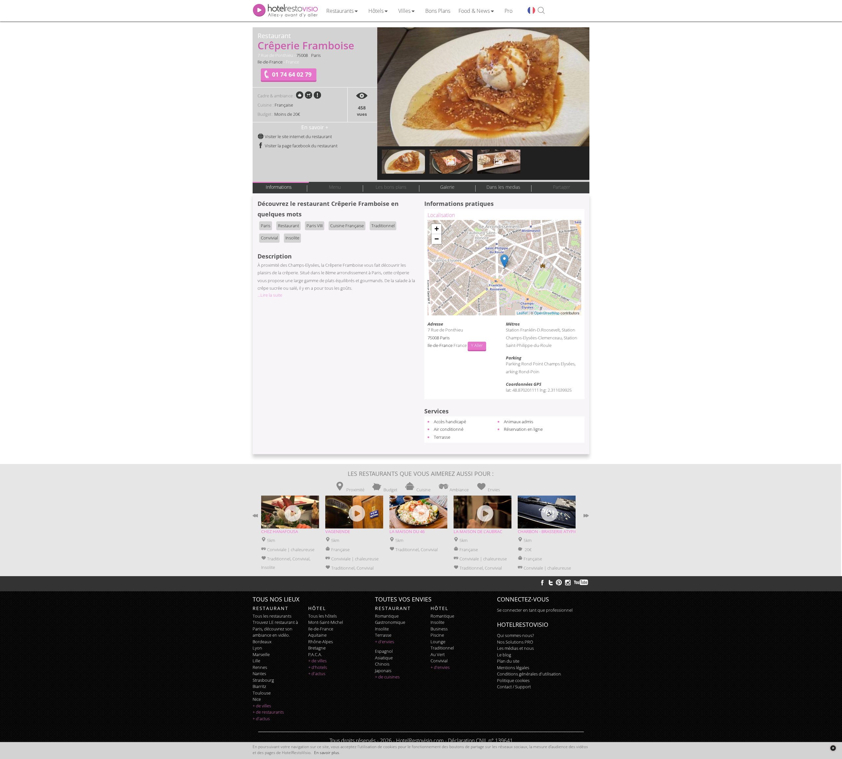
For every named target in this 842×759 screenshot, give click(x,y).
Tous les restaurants (272, 616)
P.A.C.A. (315, 654)
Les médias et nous (515, 648)
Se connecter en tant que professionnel (535, 610)
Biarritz (259, 686)
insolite (382, 629)
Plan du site (508, 661)
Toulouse (262, 693)
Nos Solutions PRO (515, 642)
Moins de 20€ (287, 114)
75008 (302, 55)
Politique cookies (513, 680)
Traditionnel (383, 226)
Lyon (257, 648)
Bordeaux (262, 642)
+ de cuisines (387, 677)
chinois (382, 664)
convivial (439, 661)
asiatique (384, 658)
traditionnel (442, 648)
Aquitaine (317, 635)
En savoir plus (326, 752)
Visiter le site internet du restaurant (298, 136)
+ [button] (436, 229)
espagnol (384, 651)
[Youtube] (581, 582)
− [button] (436, 239)
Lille (256, 661)
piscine (437, 635)
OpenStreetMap (546, 312)
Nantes (259, 673)
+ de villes (262, 706)
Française (284, 105)
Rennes (260, 667)
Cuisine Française (347, 226)
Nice (257, 699)
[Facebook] (542, 582)
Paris (316, 55)
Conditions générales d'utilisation (529, 674)
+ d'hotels (317, 667)
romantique (387, 616)
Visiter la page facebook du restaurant (300, 146)
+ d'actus (261, 719)
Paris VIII (315, 226)
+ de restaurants (268, 712)
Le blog (504, 655)
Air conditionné (448, 429)
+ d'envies (384, 642)
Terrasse (442, 437)
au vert (438, 654)
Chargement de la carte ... (504, 267)
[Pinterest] (558, 582)
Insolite (292, 238)
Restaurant (288, 226)
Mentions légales (513, 668)
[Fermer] (833, 748)
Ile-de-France (270, 62)
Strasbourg (263, 680)
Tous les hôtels (322, 616)
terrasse (383, 635)
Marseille (261, 654)
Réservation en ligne (523, 429)
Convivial (269, 238)
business (439, 629)
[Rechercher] (541, 10)
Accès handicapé (450, 422)
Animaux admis (518, 422)
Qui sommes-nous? (515, 635)
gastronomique (390, 622)
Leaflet (522, 312)
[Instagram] (568, 583)
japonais (383, 670)
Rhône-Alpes (320, 642)
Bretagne (317, 648)
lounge (438, 642)
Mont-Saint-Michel (325, 622)
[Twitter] (550, 582)
